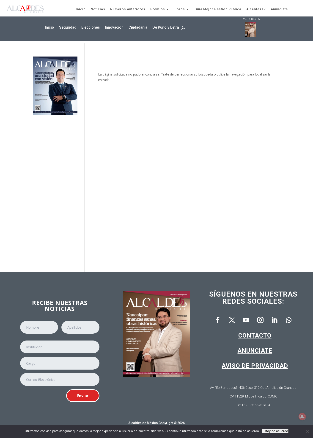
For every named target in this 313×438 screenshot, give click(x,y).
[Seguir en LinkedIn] (274, 320)
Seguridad (67, 27)
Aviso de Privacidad (255, 365)
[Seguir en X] (232, 320)
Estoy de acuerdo (275, 431)
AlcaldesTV (256, 9)
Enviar (82, 395)
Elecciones (90, 27)
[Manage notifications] (302, 416)
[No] (307, 431)
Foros (180, 9)
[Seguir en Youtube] (246, 320)
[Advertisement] (55, 190)
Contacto (255, 335)
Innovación (114, 27)
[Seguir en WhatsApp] (289, 320)
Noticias (98, 9)
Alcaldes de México (143, 423)
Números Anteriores (127, 9)
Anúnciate (279, 9)
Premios (157, 9)
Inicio (81, 9)
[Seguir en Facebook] (217, 320)
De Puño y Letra (165, 27)
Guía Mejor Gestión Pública (218, 9)
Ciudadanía (138, 27)
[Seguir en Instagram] (260, 320)
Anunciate (255, 350)
